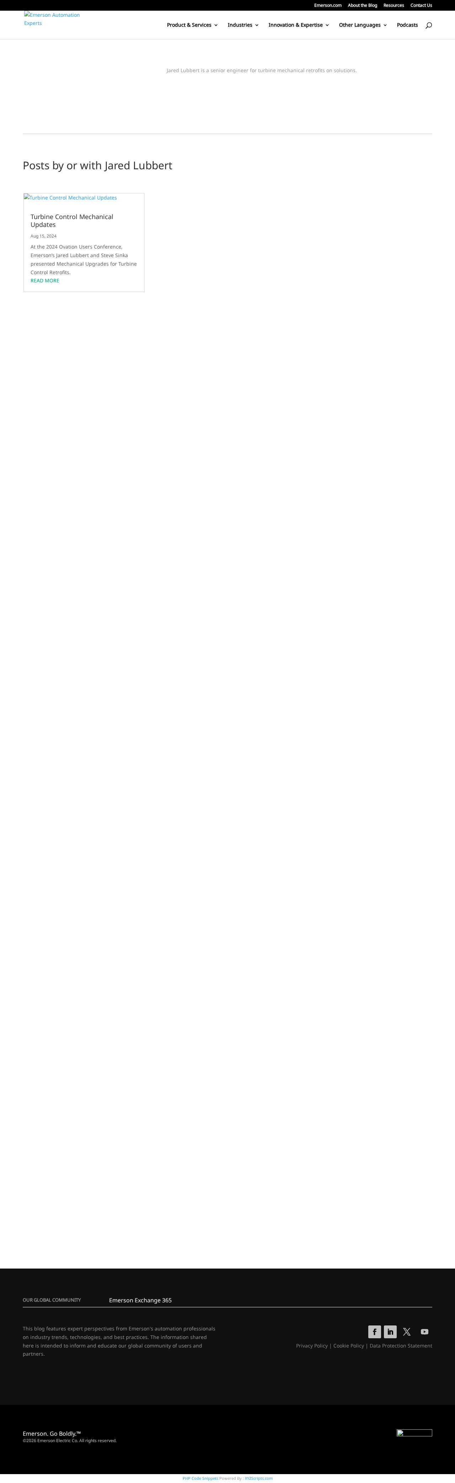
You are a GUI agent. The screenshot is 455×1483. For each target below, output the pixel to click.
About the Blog (362, 5)
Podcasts (407, 25)
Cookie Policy (348, 1345)
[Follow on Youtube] (424, 1331)
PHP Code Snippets (200, 1478)
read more (45, 280)
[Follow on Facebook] (374, 1331)
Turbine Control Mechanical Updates (72, 220)
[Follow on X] (407, 1331)
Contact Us (421, 5)
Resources (394, 5)
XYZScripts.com (259, 1478)
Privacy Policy (312, 1345)
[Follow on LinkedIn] (390, 1331)
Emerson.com (328, 5)
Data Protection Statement (401, 1345)
